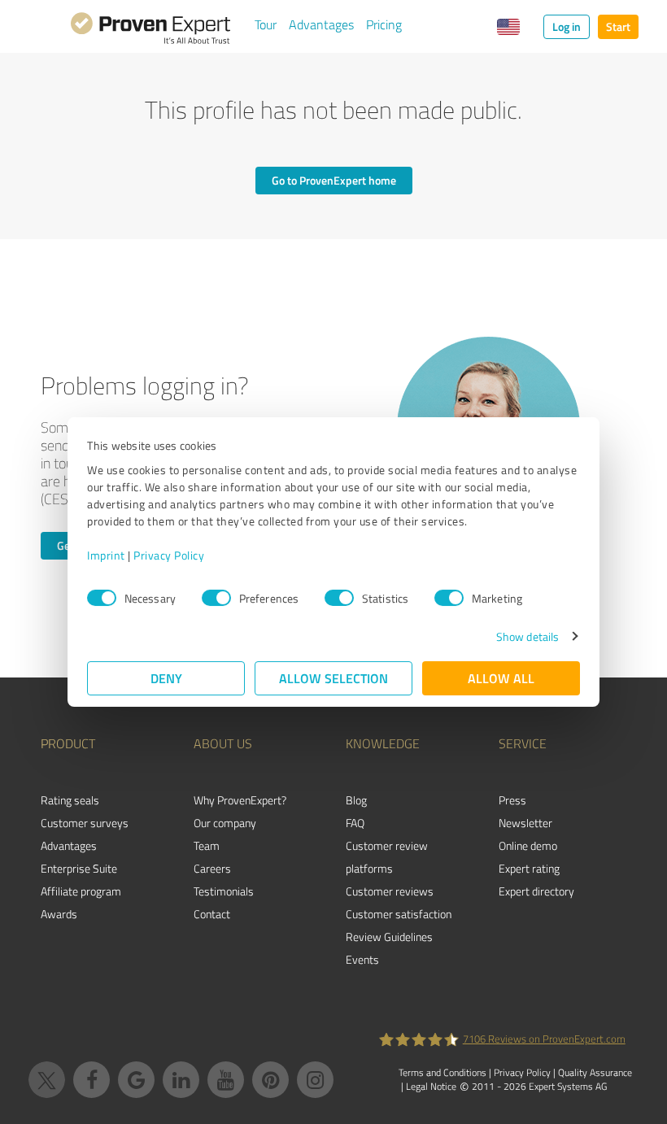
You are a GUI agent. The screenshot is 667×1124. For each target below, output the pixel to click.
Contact (212, 913)
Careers (212, 868)
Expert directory (536, 891)
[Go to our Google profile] (136, 1079)
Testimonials (224, 891)
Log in (566, 26)
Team (207, 845)
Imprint (106, 555)
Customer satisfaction (398, 913)
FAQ (355, 822)
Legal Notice (431, 1086)
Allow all (501, 678)
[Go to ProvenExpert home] (150, 31)
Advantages (321, 24)
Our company (225, 822)
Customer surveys (85, 822)
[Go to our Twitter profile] (46, 1079)
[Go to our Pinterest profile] (270, 1079)
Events (362, 959)
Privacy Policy (168, 555)
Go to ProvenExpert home (334, 180)
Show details (527, 636)
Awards (59, 913)
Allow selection (333, 678)
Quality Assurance (595, 1072)
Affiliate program (81, 891)
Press (512, 800)
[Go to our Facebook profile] (91, 1079)
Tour (266, 24)
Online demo (528, 845)
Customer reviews (390, 891)
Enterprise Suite (79, 868)
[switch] (216, 598)
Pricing (384, 24)
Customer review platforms (387, 857)
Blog (356, 800)
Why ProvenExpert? (240, 800)
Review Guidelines (389, 936)
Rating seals (70, 800)
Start (618, 26)
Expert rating (529, 868)
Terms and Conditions (442, 1072)
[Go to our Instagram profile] (315, 1079)
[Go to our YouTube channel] (225, 1079)
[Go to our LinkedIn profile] (181, 1079)
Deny (166, 678)
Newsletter (525, 822)
